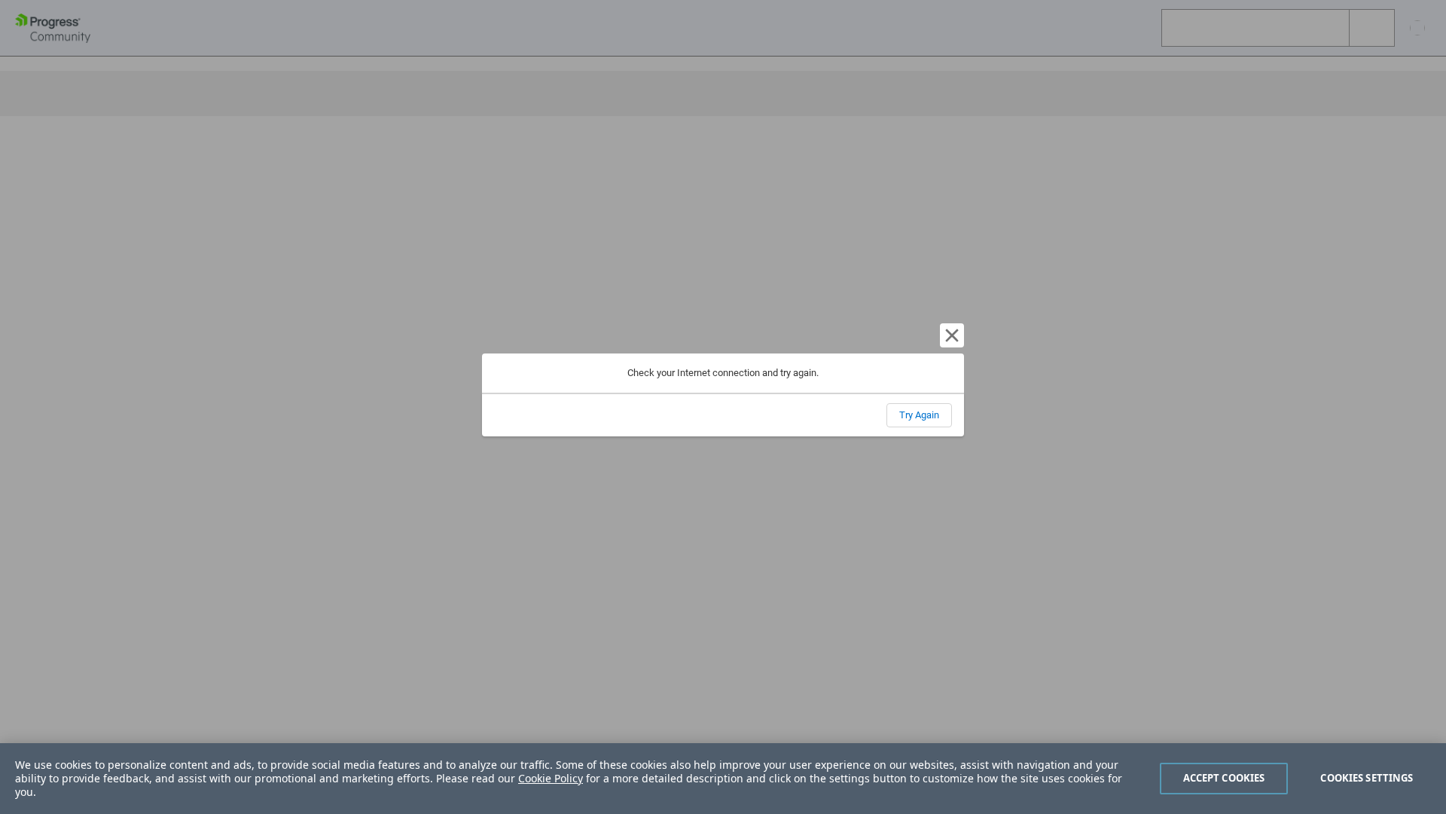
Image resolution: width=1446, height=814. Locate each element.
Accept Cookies (1224, 778)
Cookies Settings (1366, 778)
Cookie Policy (550, 778)
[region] (723, 778)
